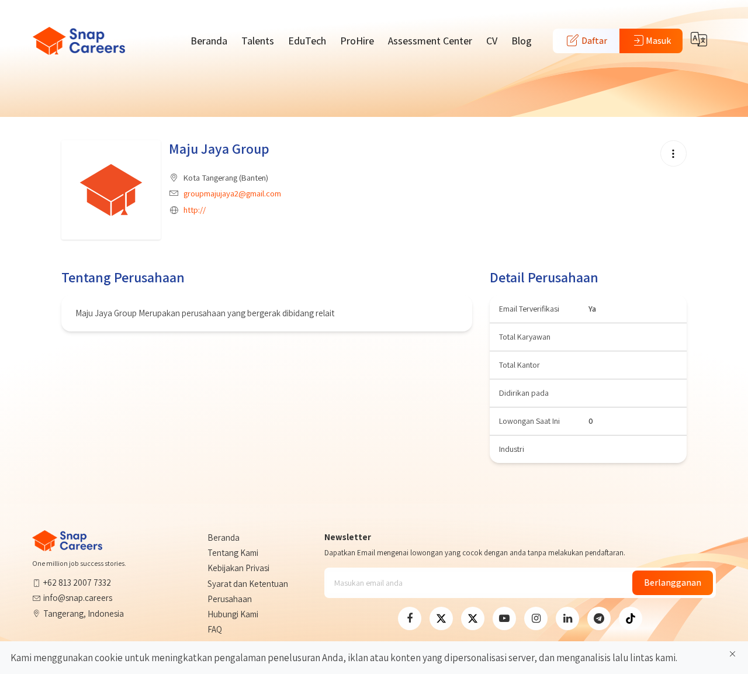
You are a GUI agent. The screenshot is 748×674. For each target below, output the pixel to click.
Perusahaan (229, 598)
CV (491, 40)
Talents (257, 40)
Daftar (593, 40)
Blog (521, 40)
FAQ (214, 629)
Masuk (658, 40)
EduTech (307, 40)
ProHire (357, 40)
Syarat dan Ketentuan (247, 583)
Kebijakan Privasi (238, 567)
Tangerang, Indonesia (83, 613)
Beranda (209, 40)
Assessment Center (430, 40)
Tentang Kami (232, 552)
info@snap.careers (77, 597)
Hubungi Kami (232, 614)
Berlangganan (672, 582)
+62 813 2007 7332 (77, 582)
